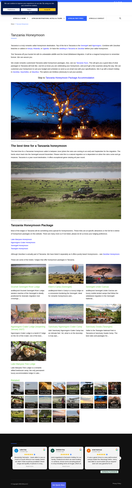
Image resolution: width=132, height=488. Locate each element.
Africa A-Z (25, 484)
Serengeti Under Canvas (97, 287)
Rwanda (36, 49)
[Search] (120, 18)
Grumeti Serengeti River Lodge (25, 287)
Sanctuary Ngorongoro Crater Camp (65, 326)
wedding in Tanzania (67, 49)
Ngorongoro (96, 46)
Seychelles (24, 72)
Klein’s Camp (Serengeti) (60, 287)
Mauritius (35, 72)
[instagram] (118, 1)
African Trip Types (75, 18)
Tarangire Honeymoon (19, 249)
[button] (119, 458)
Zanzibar (81, 49)
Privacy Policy (117, 483)
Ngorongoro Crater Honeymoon (23, 242)
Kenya (29, 49)
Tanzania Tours (82, 63)
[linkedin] (116, 1)
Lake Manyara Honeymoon (21, 239)
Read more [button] (29, 466)
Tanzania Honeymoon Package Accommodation (70, 77)
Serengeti (84, 46)
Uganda (46, 49)
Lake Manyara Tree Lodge (23, 364)
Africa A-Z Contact (96, 18)
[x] (120, 1)
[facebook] (114, 1)
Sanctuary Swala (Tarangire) (99, 326)
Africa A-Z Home (19, 18)
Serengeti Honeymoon (19, 245)
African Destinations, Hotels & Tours (47, 18)
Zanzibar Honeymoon (111, 254)
